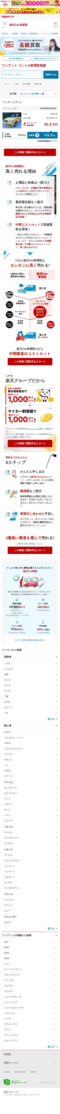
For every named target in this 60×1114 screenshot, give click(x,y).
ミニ (6, 765)
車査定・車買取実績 (29, 34)
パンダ (7, 1018)
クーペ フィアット (13, 969)
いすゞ (7, 712)
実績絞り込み (50, 75)
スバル (7, 691)
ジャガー (8, 832)
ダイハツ (8, 707)
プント (7, 1029)
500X (6, 958)
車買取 (15, 34)
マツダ (7, 685)
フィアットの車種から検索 (16, 935)
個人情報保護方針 (20, 1072)
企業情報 (7, 1072)
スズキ (7, 702)
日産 (6, 674)
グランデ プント (12, 975)
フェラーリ (9, 871)
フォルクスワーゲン (14, 748)
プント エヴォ (11, 1035)
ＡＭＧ (7, 770)
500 (6, 942)
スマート (8, 776)
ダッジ (7, 809)
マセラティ (9, 877)
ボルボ (7, 922)
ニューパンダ (10, 1002)
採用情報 (33, 1072)
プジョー (8, 905)
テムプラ (8, 985)
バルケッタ (9, 1013)
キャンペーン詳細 (34, 429)
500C (6, 947)
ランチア (8, 882)
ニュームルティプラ (14, 1007)
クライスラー (10, 793)
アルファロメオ (11, 860)
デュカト (8, 991)
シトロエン (9, 899)
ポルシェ (8, 759)
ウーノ (7, 964)
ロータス (8, 843)
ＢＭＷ (7, 743)
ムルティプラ (10, 1040)
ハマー (7, 815)
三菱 (6, 696)
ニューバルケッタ (12, 996)
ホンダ (7, 680)
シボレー (8, 804)
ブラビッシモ (10, 1024)
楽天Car (5, 34)
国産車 (8, 656)
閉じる (51, 719)
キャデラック (10, 787)
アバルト (8, 855)
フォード (8, 820)
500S (6, 953)
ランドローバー (11, 838)
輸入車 (8, 725)
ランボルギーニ (11, 888)
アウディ (8, 754)
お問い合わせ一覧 (20, 1095)
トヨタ (7, 663)
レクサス (8, 669)
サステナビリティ (34, 1095)
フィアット (9, 866)
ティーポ (8, 980)
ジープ (7, 798)
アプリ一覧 (7, 1095)
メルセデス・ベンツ (14, 737)
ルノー (7, 910)
